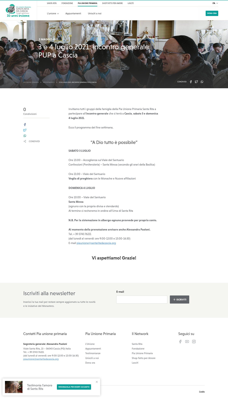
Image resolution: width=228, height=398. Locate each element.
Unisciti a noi (92, 358)
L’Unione (90, 343)
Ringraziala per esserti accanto (73, 387)
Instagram (194, 341)
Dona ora (212, 13)
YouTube (187, 341)
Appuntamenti (93, 348)
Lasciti (135, 362)
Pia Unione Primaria (142, 353)
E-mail (120, 291)
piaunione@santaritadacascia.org (96, 243)
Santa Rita (137, 343)
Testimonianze (93, 353)
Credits (202, 392)
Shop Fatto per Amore (143, 358)
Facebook (180, 341)
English (212, 22)
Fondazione (138, 348)
